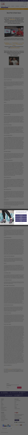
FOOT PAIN (21, 215)
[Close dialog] (27, 211)
